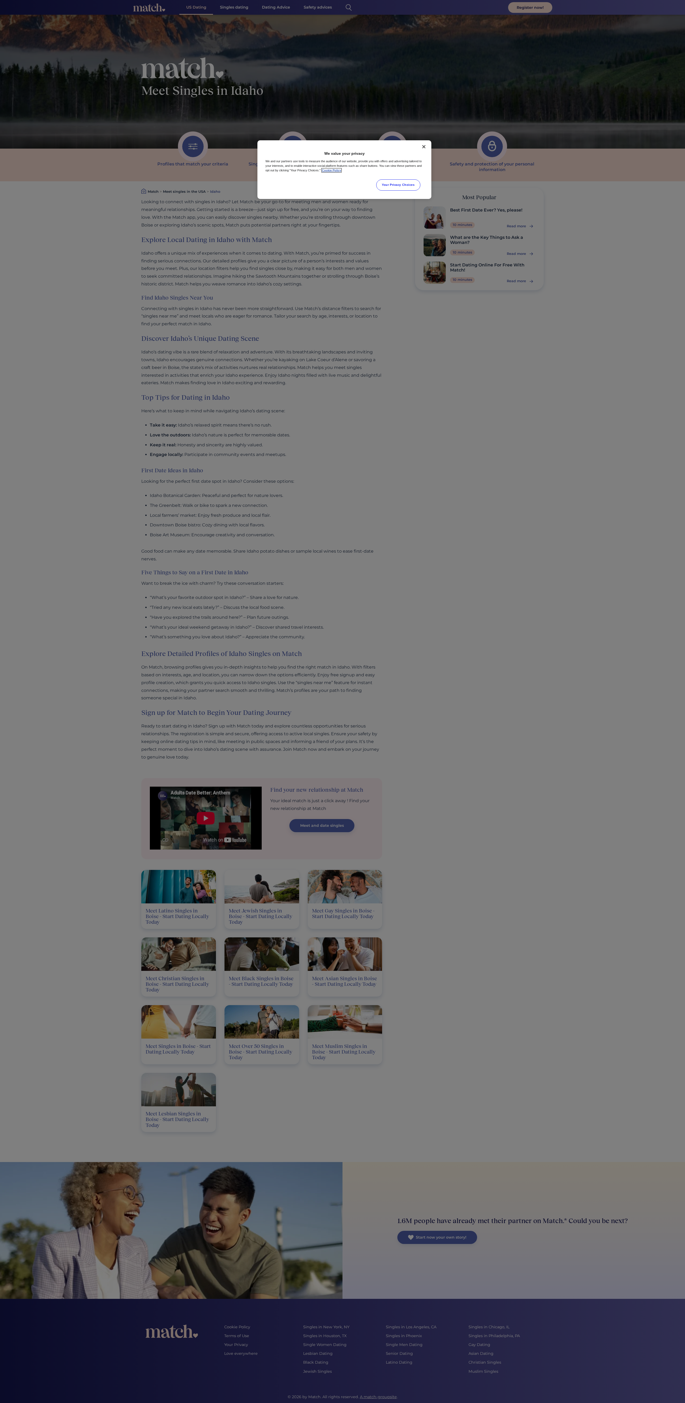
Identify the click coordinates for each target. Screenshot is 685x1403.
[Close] (424, 147)
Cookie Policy (331, 170)
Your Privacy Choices (398, 184)
